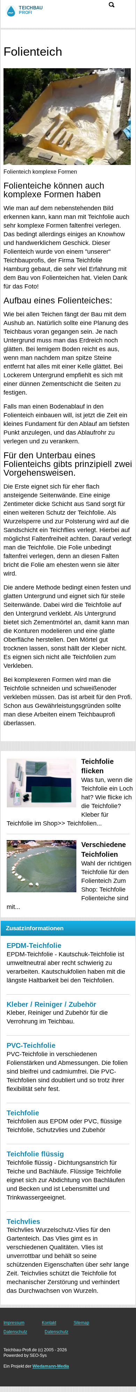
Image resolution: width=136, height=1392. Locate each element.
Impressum (13, 1322)
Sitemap (81, 1322)
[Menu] (126, 8)
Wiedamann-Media (50, 1366)
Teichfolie (23, 1113)
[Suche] (111, 4)
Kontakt (49, 1322)
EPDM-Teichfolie (34, 945)
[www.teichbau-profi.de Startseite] (33, 10)
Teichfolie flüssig (35, 1154)
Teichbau (13, 36)
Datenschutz (15, 1331)
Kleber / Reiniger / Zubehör (51, 1004)
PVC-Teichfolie (31, 1045)
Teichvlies (23, 1221)
